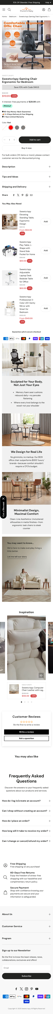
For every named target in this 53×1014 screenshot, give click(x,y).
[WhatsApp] (27, 195)
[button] (4, 9)
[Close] (3, 499)
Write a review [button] (26, 732)
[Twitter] (18, 195)
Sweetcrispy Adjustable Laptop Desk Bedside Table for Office (26, 275)
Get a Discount (3, 509)
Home (4, 16)
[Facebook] (14, 195)
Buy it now (27, 148)
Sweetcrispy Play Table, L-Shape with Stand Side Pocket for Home (27, 248)
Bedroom (12, 16)
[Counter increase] (14, 139)
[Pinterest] (22, 195)
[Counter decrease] (4, 139)
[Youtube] (36, 988)
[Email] (31, 195)
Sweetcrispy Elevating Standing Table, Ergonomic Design (27, 217)
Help (48, 2)
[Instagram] (26, 988)
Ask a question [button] (26, 738)
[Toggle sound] (41, 675)
